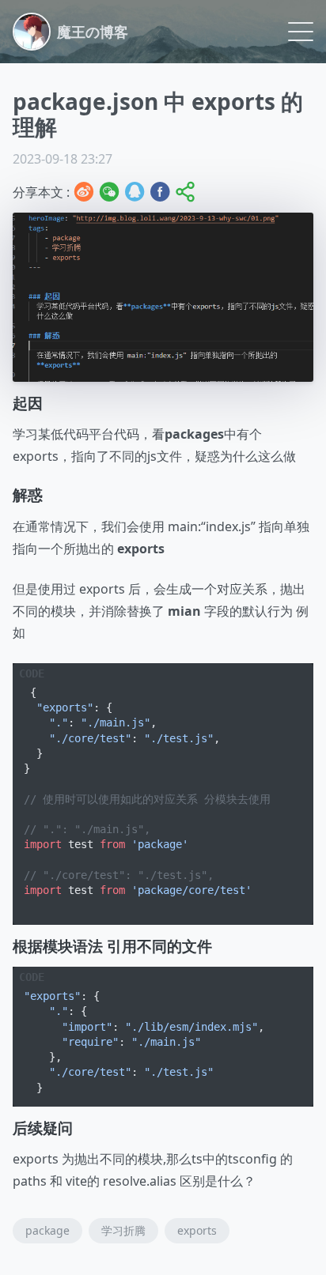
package (47, 1230)
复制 (288, 675)
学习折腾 (123, 1230)
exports (197, 1230)
